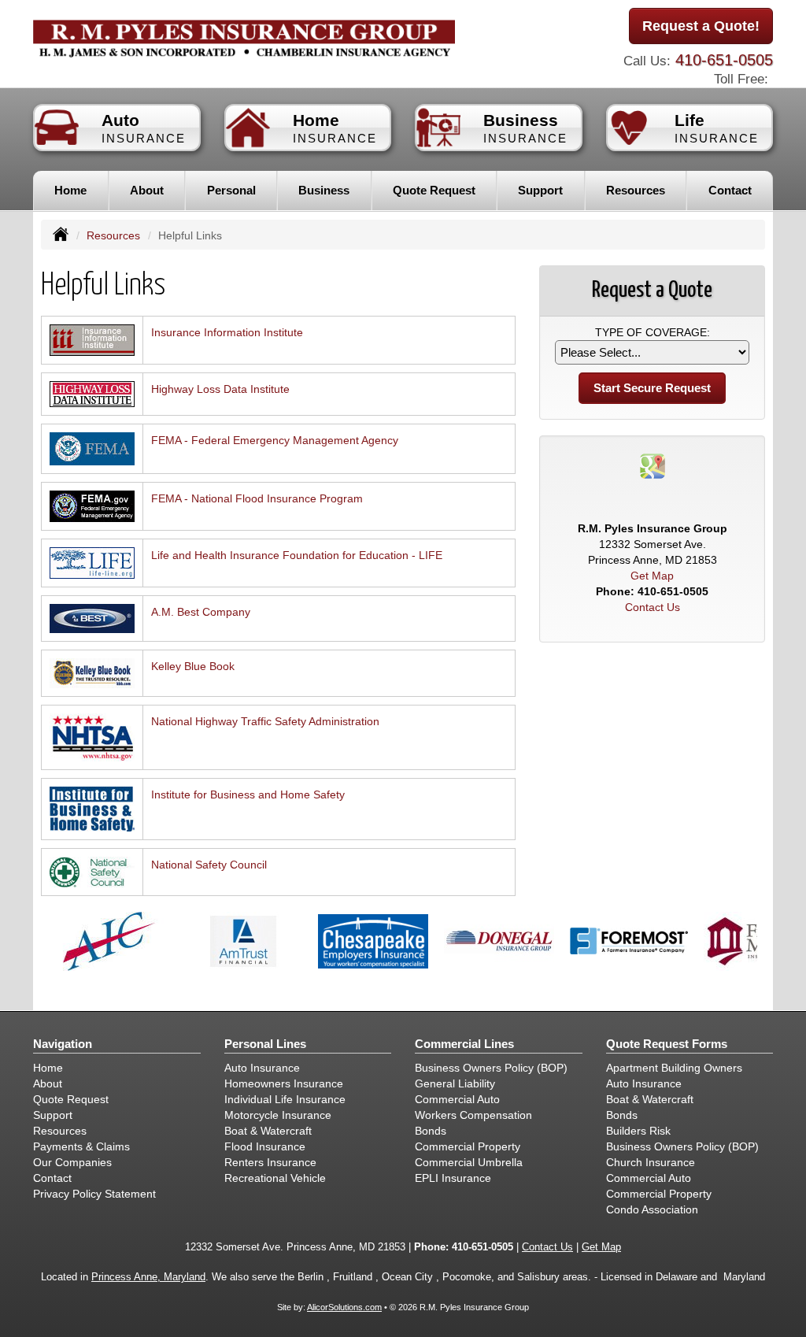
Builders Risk (638, 1130)
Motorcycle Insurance (277, 1115)
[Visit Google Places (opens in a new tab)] (652, 465)
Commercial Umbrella (469, 1162)
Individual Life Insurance (285, 1099)
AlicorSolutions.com (344, 1307)
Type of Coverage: (652, 332)
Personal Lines (265, 1043)
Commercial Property (467, 1146)
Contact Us (652, 607)
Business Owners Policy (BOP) (491, 1067)
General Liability (455, 1083)
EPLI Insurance (453, 1178)
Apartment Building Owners (674, 1067)
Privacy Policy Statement (94, 1193)
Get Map (652, 575)
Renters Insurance (270, 1162)
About (147, 190)
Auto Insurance (262, 1067)
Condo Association (652, 1209)
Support (52, 1115)
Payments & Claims (81, 1146)
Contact (730, 190)
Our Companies (72, 1162)
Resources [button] (635, 190)
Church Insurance (650, 1162)
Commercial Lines (464, 1043)
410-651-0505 (724, 60)
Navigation (62, 1043)
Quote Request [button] (434, 190)
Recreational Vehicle (275, 1178)
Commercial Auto (457, 1099)
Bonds (430, 1130)
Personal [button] (231, 190)
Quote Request (71, 1099)
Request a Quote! (701, 26)
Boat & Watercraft (268, 1130)
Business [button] (323, 190)
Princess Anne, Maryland (148, 1277)
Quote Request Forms (666, 1043)
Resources (113, 235)
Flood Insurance (264, 1146)
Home (70, 190)
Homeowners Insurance (283, 1083)
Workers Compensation (473, 1115)
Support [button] (540, 190)
